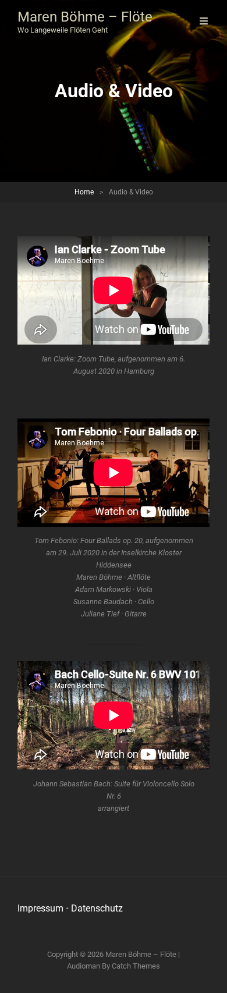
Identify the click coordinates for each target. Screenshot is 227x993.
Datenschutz (97, 908)
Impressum (40, 908)
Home (84, 192)
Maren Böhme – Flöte (84, 17)
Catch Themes (136, 966)
